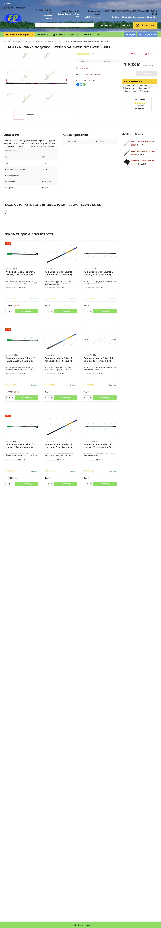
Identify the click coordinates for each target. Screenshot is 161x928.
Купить (147, 73)
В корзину (26, 311)
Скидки (87, 34)
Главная (7, 41)
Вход (8, 7)
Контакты (43, 34)
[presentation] (6, 80)
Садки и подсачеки (35, 41)
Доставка (58, 34)
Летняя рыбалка (19, 41)
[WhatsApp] (84, 84)
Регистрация (18, 7)
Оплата (74, 34)
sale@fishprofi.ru (92, 17)
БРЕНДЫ (130, 34)
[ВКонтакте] (77, 84)
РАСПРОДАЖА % (147, 34)
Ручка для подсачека (53, 41)
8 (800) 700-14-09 (70, 11)
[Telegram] (81, 84)
